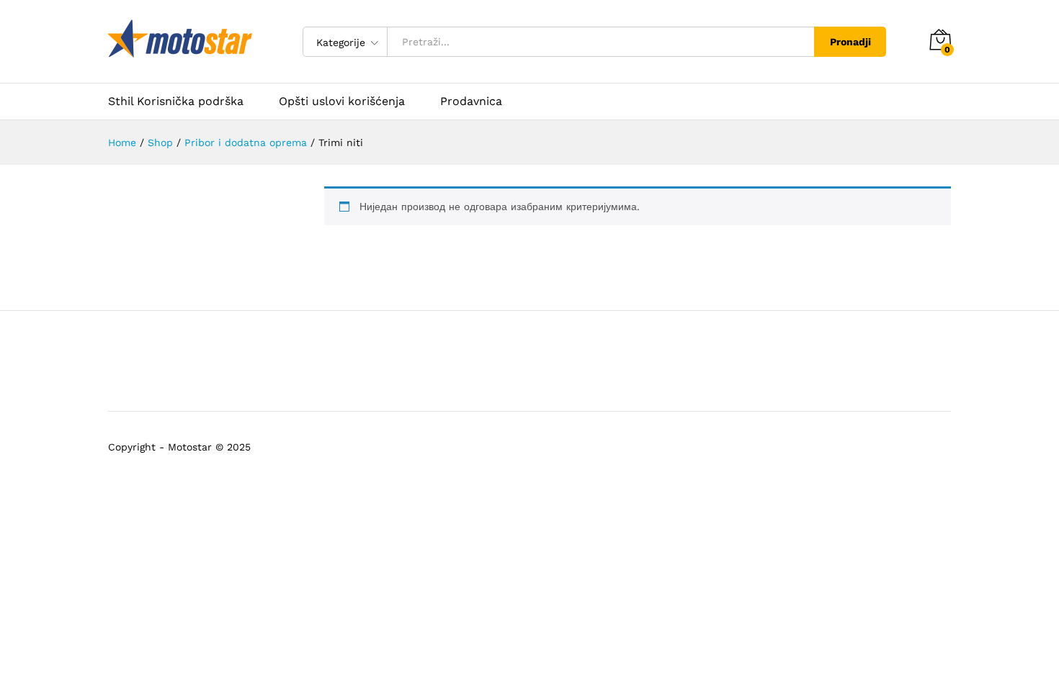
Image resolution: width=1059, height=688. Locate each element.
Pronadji (850, 41)
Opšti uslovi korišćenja (342, 101)
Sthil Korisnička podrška (175, 101)
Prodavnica (471, 101)
